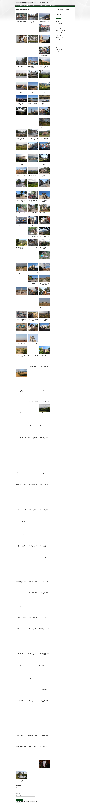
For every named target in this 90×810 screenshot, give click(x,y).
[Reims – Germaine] (44, 673)
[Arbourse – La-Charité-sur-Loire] (44, 600)
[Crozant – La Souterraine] (33, 540)
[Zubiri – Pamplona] (33, 396)
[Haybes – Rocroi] (33, 719)
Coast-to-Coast (58, 25)
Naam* (57, 11)
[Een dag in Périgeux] (33, 492)
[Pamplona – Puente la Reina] (21, 385)
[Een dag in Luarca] (33, 146)
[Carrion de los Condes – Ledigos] (44, 302)
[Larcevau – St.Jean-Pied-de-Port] (44, 408)
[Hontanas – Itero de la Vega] (44, 314)
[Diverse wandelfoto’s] (21, 775)
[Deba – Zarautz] (44, 16)
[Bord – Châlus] (21, 517)
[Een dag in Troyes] (21, 648)
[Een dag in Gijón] (44, 111)
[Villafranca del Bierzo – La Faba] (21, 242)
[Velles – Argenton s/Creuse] (33, 553)
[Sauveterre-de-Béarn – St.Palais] (33, 420)
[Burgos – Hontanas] (21, 327)
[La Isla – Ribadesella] (44, 98)
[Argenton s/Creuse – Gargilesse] (21, 553)
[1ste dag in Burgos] (44, 327)
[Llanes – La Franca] (21, 98)
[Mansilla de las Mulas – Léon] (44, 278)
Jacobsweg (58, 28)
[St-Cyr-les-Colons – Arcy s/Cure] (33, 623)
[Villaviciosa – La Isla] (21, 111)
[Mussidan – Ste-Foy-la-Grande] (33, 479)
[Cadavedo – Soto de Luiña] (44, 133)
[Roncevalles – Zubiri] (44, 396)
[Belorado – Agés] (33, 338)
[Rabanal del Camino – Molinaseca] (44, 255)
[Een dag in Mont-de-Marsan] (21, 445)
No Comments (19, 11)
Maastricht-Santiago (59, 30)
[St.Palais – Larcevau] (21, 420)
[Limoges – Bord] (33, 517)
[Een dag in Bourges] (44, 576)
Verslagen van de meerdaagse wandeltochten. (24, 5)
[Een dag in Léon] (33, 278)
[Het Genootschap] (44, 764)
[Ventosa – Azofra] (33, 350)
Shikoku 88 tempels (59, 32)
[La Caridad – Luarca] (44, 146)
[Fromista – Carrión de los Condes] (21, 314)
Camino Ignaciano (59, 23)
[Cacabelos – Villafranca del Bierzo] (33, 242)
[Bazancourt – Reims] (33, 695)
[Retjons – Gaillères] (44, 445)
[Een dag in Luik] (44, 753)
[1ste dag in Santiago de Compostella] (33, 195)
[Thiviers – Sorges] (21, 504)
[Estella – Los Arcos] (33, 373)
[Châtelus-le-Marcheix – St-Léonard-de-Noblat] (33, 528)
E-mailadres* (58, 14)
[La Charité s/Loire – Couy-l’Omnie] (21, 600)
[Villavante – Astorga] (33, 267)
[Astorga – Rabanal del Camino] (21, 267)
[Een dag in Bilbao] (44, 50)
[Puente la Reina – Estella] (44, 373)
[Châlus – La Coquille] (44, 504)
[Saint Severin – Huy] (44, 741)
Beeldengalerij (40, 5)
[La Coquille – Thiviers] (33, 504)
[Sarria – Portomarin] (21, 220)
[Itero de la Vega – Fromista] (33, 314)
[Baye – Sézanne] (33, 660)
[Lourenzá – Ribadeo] (33, 158)
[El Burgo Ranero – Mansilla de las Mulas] (21, 291)
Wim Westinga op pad (24, 2)
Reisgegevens (52, 5)
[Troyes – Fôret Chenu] (44, 636)
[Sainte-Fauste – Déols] (44, 564)
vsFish (34, 808)
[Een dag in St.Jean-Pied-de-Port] (33, 408)
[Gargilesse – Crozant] (44, 540)
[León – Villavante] (44, 267)
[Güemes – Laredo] (44, 61)
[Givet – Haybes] (44, 719)
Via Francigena (58, 37)
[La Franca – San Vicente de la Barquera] (44, 86)
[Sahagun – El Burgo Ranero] (33, 291)
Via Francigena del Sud (60, 39)
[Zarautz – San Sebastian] (33, 16)
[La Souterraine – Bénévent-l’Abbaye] (21, 540)
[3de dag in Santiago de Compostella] (44, 183)
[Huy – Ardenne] (33, 741)
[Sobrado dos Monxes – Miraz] (21, 183)
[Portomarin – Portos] (44, 208)
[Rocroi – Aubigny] (44, 708)
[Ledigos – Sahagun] (44, 291)
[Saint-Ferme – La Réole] (44, 467)
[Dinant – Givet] (21, 730)
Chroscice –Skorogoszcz (60, 52)
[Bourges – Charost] (33, 576)
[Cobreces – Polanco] (21, 86)
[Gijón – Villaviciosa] (33, 111)
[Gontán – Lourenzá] (44, 158)
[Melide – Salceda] (21, 208)
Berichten (34, 5)
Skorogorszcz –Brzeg (59, 51)
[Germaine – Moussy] (33, 673)
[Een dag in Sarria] (33, 220)
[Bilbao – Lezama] (44, 39)
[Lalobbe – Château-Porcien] (21, 708)
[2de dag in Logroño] (33, 362)
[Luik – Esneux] (33, 753)
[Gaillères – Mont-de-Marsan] (33, 445)
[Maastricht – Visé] (33, 764)
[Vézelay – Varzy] (33, 612)
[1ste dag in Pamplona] (44, 385)
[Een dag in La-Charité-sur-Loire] (33, 600)
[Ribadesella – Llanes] (33, 98)
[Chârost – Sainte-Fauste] (21, 576)
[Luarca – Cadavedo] (21, 146)
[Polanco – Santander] (44, 74)
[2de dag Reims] (44, 684)
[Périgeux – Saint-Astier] (21, 492)
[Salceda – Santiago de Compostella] (44, 195)
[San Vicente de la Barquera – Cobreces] (33, 86)
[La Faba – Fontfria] (44, 231)
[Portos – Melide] (33, 208)
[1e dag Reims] (21, 695)
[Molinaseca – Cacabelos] (44, 242)
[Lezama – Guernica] (33, 39)
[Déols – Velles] (44, 553)
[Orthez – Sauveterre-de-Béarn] (44, 420)
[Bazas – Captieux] (21, 467)
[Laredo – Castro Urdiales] (33, 61)
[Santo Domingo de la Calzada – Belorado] (44, 338)
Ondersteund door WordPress (21, 808)
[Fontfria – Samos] (33, 231)
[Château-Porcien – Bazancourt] (44, 695)
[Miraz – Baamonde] (44, 170)
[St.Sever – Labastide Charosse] (33, 432)
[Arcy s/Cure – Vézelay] (21, 623)
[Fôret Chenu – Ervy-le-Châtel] (33, 636)
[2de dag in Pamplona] (33, 385)
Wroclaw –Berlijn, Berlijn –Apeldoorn (62, 45)
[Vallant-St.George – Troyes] (33, 648)
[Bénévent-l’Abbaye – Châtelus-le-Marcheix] (44, 528)
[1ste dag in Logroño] (44, 362)
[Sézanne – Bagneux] (21, 660)
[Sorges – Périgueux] (44, 492)
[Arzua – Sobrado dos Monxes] (33, 183)
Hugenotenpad (58, 26)
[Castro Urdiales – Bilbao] (21, 61)
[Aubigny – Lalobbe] (33, 708)
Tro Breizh (58, 33)
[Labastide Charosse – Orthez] (21, 432)
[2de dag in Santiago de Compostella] (21, 195)
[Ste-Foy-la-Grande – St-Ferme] (21, 479)
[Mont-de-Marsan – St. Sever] (44, 432)
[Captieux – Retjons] (44, 456)
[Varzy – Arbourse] (21, 612)
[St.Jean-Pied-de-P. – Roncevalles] (21, 408)
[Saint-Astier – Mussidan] (44, 479)
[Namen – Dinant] (33, 730)
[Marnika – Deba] (44, 28)
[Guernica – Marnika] (21, 39)
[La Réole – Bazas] (33, 467)
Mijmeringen (46, 5)
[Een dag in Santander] (33, 74)
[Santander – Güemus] (21, 74)
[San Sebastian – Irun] (21, 16)
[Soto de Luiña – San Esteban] (33, 133)
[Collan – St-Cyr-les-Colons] (44, 623)
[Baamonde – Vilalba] (33, 170)
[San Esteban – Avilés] (21, 133)
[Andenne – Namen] (21, 741)
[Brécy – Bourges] (33, 587)
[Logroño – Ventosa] (44, 350)
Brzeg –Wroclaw (59, 49)
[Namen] (44, 730)
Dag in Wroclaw (59, 47)
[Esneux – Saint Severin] (21, 753)
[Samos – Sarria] (44, 220)
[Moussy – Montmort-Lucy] (21, 673)
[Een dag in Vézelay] (44, 612)
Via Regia (57, 40)
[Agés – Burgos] (21, 338)
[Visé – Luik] (21, 764)
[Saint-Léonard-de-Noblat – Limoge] (21, 528)
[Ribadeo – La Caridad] (21, 158)
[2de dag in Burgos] (33, 327)
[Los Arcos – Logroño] (21, 373)
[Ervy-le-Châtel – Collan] (21, 636)
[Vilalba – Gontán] (21, 170)
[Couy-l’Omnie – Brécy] (44, 587)
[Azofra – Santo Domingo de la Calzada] (21, 350)
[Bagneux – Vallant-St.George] (44, 648)
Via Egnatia (58, 35)
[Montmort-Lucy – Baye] (44, 660)
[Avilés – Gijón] (44, 122)
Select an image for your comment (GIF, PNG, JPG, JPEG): (26, 801)
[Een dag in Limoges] (44, 517)
